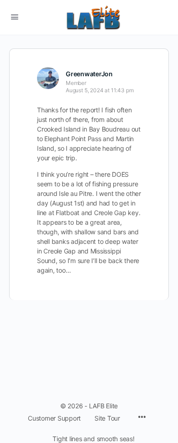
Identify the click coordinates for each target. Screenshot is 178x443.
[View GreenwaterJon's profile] (48, 78)
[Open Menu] (14, 17)
